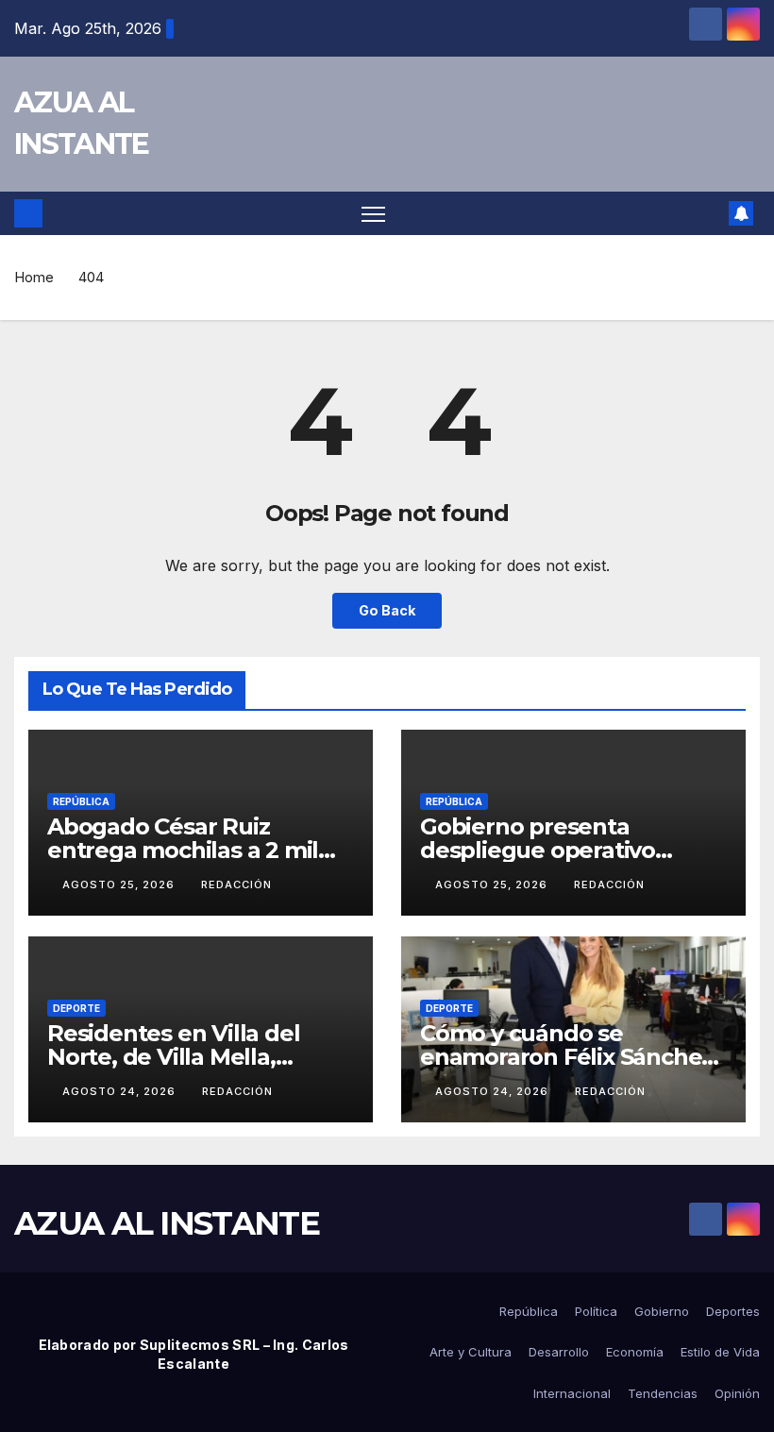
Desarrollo (559, 1351)
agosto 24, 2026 (120, 1091)
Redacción (236, 884)
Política (596, 1311)
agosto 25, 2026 (120, 884)
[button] (709, 213)
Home (34, 277)
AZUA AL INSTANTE (166, 1223)
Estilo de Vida (720, 1351)
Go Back (387, 610)
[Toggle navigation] (373, 213)
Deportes (733, 1311)
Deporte (76, 1008)
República (81, 801)
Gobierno (661, 1311)
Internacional (572, 1393)
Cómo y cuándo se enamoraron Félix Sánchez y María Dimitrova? (566, 1056)
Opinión (737, 1393)
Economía (635, 1351)
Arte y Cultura (470, 1351)
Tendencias (663, 1393)
